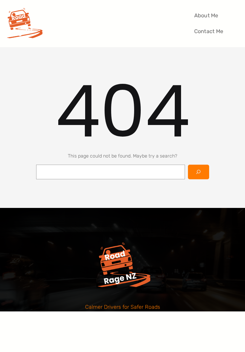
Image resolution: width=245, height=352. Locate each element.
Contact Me (208, 31)
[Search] (198, 172)
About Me (206, 15)
